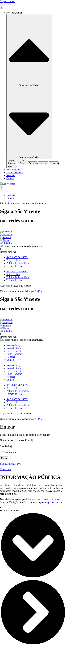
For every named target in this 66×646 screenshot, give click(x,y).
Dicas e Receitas (14, 351)
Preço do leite (13, 260)
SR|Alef (39, 291)
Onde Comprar (14, 354)
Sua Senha (5, 446)
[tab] (11, 162)
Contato (10, 359)
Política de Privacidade (17, 263)
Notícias (10, 356)
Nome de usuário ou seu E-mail (16, 440)
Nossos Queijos (14, 345)
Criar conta (5, 469)
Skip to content (7, 1)
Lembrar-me (9, 452)
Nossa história (13, 348)
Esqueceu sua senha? (10, 463)
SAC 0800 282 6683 (17, 257)
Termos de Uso (14, 266)
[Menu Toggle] (1, 6)
